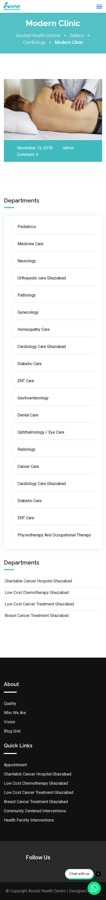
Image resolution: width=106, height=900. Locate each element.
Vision (9, 721)
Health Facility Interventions (29, 820)
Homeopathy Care (33, 329)
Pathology (26, 295)
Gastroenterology (33, 398)
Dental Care (27, 415)
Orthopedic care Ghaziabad (41, 278)
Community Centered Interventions (35, 810)
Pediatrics (26, 226)
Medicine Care (30, 243)
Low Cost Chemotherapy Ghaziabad (37, 592)
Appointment (15, 764)
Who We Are (15, 712)
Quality (10, 703)
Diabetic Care (29, 363)
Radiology (26, 449)
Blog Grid (12, 731)
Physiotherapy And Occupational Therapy (54, 535)
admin (68, 147)
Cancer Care (28, 466)
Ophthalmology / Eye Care (40, 432)
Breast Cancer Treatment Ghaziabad (37, 615)
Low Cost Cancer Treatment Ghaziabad (39, 604)
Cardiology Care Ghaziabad (41, 346)
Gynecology (28, 312)
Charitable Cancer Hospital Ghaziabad (38, 581)
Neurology (26, 260)
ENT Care (25, 380)
